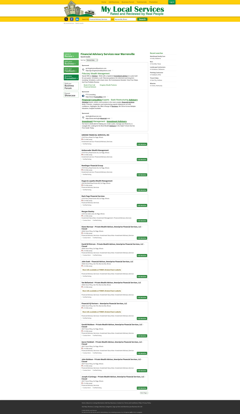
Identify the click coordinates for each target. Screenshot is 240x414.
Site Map (84, 407)
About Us (89, 403)
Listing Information (98, 403)
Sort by (83, 60)
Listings (96, 407)
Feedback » (70, 69)
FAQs (140, 403)
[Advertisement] (120, 38)
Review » (69, 55)
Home (83, 403)
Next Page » (144, 393)
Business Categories (106, 407)
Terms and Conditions (131, 403)
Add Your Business (110, 403)
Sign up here (116, 407)
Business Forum (69, 86)
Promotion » (71, 77)
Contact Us (120, 403)
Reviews (90, 407)
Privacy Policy (147, 403)
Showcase (70, 94)
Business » (70, 62)
